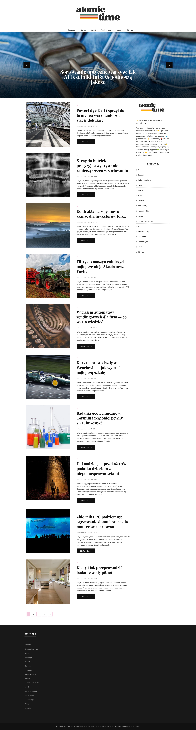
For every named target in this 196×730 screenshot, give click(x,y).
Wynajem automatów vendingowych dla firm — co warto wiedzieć (102, 316)
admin (83, 126)
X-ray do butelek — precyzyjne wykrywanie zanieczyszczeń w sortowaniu (102, 165)
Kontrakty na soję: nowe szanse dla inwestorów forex (101, 214)
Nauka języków (144, 211)
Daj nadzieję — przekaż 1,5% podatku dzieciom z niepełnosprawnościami (101, 468)
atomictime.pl (76, 726)
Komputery (142, 206)
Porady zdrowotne (145, 221)
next (169, 65)
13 (45, 614)
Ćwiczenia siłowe (144, 180)
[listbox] (98, 65)
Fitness (140, 195)
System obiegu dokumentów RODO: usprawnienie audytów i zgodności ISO (98, 76)
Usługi (119, 30)
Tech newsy (142, 236)
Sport (93, 30)
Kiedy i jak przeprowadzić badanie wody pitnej (99, 570)
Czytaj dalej (86, 142)
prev (26, 65)
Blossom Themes (113, 726)
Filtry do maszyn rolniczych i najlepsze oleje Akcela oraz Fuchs (102, 266)
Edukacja (71, 30)
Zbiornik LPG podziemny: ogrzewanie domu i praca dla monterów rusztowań (102, 521)
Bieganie (141, 175)
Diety (140, 185)
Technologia (106, 30)
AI (98, 68)
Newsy (83, 30)
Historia (141, 201)
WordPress (136, 726)
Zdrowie (130, 30)
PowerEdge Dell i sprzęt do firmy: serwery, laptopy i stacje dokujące (100, 115)
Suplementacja (144, 231)
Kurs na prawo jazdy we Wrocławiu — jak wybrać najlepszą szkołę (98, 367)
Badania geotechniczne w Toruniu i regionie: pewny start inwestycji (100, 417)
